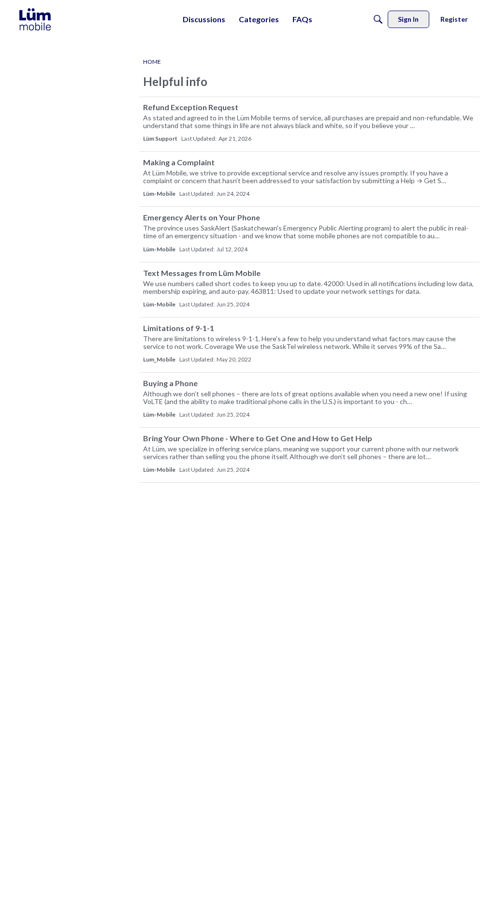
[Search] (378, 19)
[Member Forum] (35, 19)
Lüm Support (160, 138)
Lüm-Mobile (159, 193)
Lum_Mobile (159, 359)
